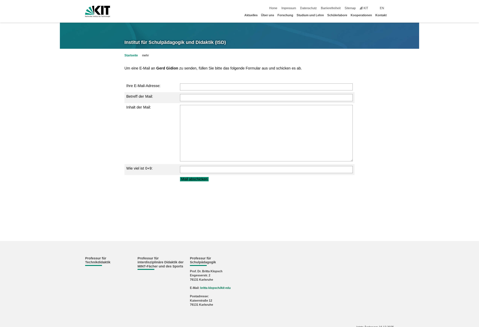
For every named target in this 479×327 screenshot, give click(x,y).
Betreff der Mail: (139, 96)
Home (273, 8)
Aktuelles (251, 15)
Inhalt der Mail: (138, 107)
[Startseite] (392, 15)
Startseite (131, 55)
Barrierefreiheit (331, 8)
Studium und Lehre (310, 15)
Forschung (285, 15)
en (382, 8)
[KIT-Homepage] (97, 11)
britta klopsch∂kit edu (215, 287)
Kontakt (381, 15)
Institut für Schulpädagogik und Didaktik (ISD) (175, 42)
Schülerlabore (337, 15)
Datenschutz (308, 8)
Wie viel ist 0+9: (139, 168)
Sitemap (350, 8)
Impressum (288, 8)
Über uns (267, 15)
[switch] (392, 8)
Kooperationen (361, 15)
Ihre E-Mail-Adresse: (143, 86)
